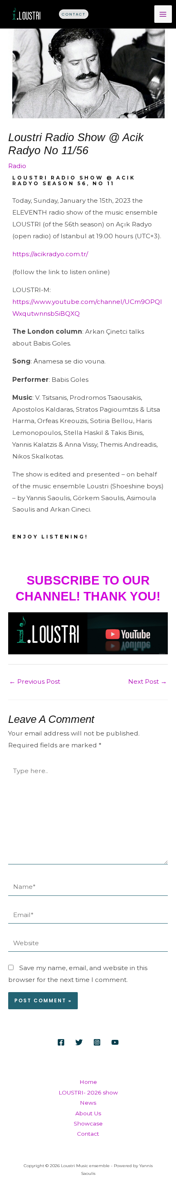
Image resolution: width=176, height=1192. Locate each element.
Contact (88, 1133)
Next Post (147, 681)
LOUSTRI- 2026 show (88, 1092)
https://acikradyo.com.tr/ (50, 254)
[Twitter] (79, 1042)
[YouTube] (115, 1042)
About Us (88, 1113)
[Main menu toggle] (163, 14)
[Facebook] (61, 1042)
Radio (17, 166)
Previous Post (34, 681)
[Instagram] (97, 1042)
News (88, 1102)
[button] (73, 14)
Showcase (88, 1123)
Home (88, 1082)
